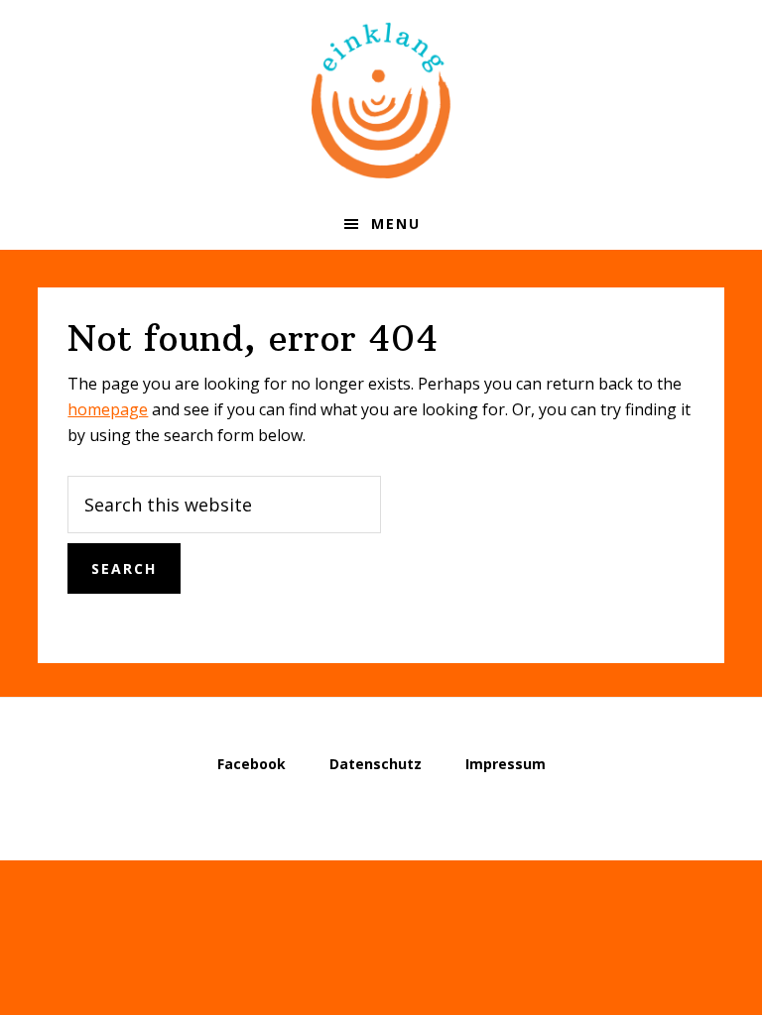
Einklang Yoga (381, 99)
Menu (396, 223)
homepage (107, 409)
